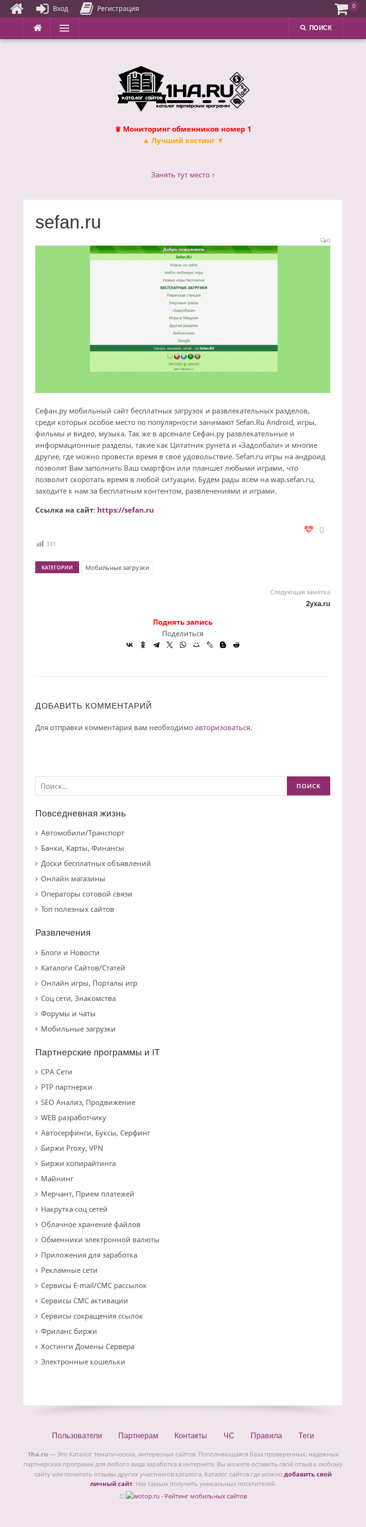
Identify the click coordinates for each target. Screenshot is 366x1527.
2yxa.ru (318, 603)
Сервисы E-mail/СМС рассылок (94, 1285)
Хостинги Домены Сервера (87, 1346)
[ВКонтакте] (129, 644)
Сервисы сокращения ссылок (92, 1316)
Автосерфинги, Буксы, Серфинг (95, 1132)
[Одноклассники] (143, 644)
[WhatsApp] (183, 644)
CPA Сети (56, 1071)
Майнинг (57, 1178)
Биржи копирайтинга (78, 1163)
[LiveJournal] (209, 644)
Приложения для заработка (89, 1254)
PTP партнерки (66, 1087)
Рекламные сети (69, 1270)
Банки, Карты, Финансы (82, 848)
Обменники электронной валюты (100, 1239)
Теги (306, 1436)
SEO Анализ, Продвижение (88, 1102)
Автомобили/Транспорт (82, 832)
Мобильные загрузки (117, 567)
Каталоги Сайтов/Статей (83, 967)
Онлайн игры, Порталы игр (89, 983)
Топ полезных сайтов (77, 909)
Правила (266, 1436)
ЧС (229, 1436)
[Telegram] (156, 644)
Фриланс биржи (69, 1331)
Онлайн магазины (73, 878)
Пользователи (77, 1436)
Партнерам (138, 1436)
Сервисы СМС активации (84, 1300)
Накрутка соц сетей (74, 1209)
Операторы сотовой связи (86, 893)
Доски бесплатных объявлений (96, 863)
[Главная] (17, 8)
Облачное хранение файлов (91, 1224)
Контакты (190, 1436)
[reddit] (236, 644)
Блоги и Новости (70, 952)
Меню (61, 28)
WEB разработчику (73, 1117)
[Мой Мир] (196, 644)
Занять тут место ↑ (183, 174)
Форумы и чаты (68, 1013)
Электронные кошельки (83, 1361)
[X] (169, 644)
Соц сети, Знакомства (78, 998)
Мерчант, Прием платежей (87, 1193)
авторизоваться (222, 727)
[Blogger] (223, 644)
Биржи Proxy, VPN (72, 1148)
